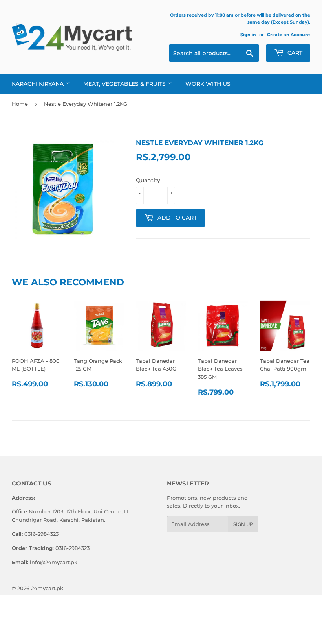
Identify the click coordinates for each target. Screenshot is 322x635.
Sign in (248, 34)
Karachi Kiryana (38, 83)
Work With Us (208, 83)
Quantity (148, 180)
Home (20, 104)
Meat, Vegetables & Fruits (125, 83)
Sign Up (243, 524)
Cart (294, 52)
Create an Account (288, 34)
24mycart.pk (47, 588)
